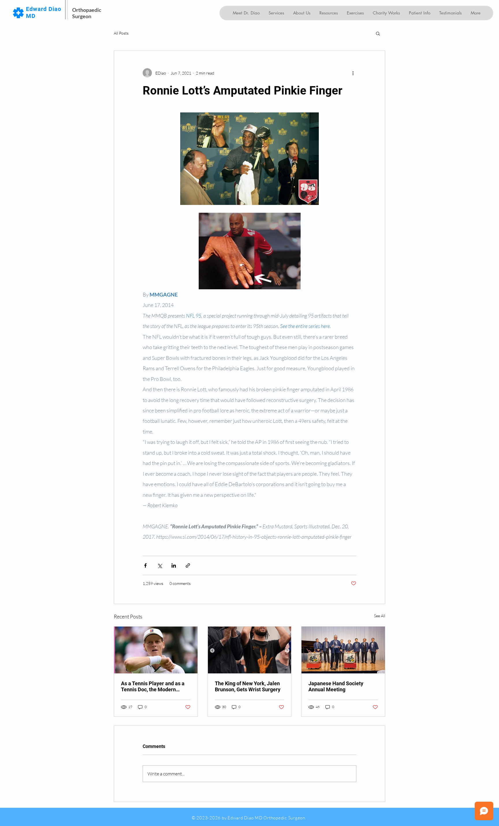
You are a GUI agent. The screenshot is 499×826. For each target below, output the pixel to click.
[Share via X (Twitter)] (159, 565)
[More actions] (352, 72)
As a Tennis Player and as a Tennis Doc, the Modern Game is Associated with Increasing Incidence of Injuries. (153, 686)
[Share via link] (188, 565)
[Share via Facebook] (145, 565)
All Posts (121, 33)
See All (379, 615)
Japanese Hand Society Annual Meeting (335, 686)
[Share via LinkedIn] (173, 565)
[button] (378, 33)
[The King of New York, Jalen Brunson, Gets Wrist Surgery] (249, 650)
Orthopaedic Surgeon (86, 13)
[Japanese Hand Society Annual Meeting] (343, 650)
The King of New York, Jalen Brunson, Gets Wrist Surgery (247, 686)
